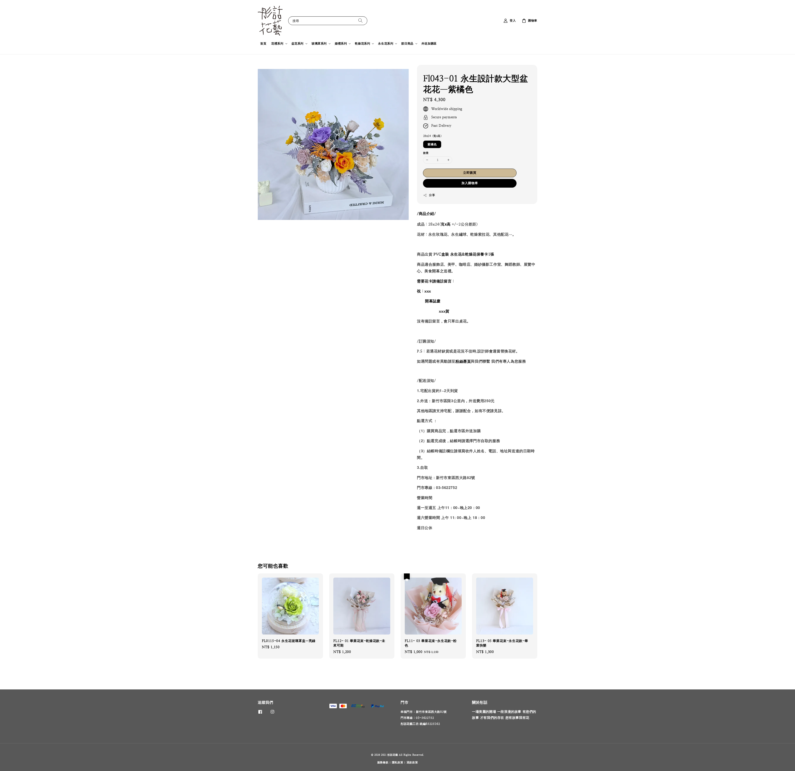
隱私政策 (397, 762)
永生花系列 (385, 43)
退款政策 (412, 762)
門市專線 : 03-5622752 (417, 717)
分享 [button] (432, 195)
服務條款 (383, 762)
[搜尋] (360, 21)
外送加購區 (429, 43)
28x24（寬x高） (433, 136)
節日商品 (407, 43)
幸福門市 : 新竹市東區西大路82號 (424, 711)
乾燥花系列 (362, 43)
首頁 (263, 43)
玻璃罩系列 (319, 43)
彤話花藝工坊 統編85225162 (420, 723)
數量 (426, 152)
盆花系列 (298, 43)
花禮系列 (277, 43)
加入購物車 (469, 183)
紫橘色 (432, 144)
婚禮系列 (341, 43)
